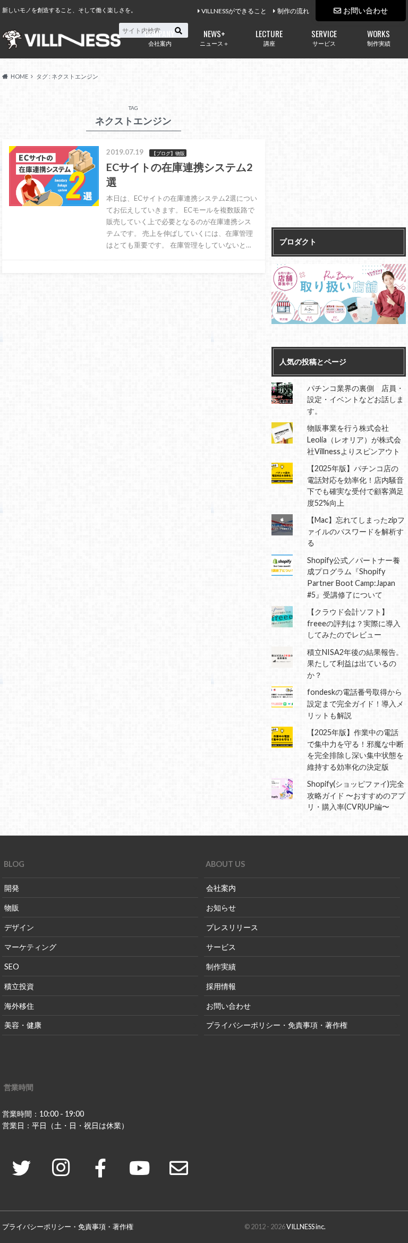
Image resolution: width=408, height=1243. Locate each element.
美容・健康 (22, 1024)
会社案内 (159, 37)
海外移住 (19, 1005)
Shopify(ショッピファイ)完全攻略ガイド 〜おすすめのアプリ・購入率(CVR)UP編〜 (356, 795)
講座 (269, 37)
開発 (11, 887)
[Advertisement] (338, 161)
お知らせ (221, 907)
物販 (11, 907)
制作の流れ (293, 11)
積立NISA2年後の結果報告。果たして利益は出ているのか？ (355, 663)
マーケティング (30, 946)
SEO (11, 966)
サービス (324, 37)
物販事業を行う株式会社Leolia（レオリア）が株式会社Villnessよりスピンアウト (354, 439)
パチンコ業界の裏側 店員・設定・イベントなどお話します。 (355, 399)
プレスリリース (232, 927)
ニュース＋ (214, 37)
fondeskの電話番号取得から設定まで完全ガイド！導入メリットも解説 (355, 703)
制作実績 (378, 37)
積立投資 (19, 986)
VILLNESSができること (234, 11)
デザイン (19, 927)
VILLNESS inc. (306, 1226)
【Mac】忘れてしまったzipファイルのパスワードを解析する (356, 531)
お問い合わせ (365, 10)
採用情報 (221, 986)
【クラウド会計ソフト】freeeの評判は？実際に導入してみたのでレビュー (354, 623)
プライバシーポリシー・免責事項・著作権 (276, 1024)
